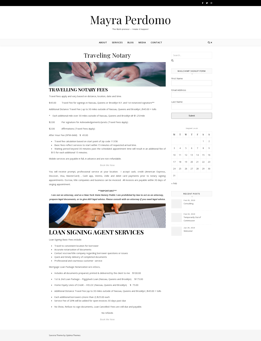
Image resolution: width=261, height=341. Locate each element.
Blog (130, 42)
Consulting (188, 203)
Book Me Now (107, 165)
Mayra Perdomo (130, 19)
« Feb (174, 183)
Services (117, 42)
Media (142, 42)
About (103, 42)
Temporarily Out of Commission (192, 219)
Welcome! (188, 231)
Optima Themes (73, 335)
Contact (156, 42)
